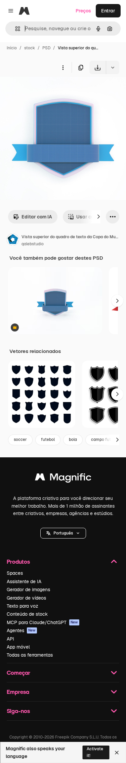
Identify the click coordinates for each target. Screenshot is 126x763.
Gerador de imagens (28, 590)
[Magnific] (63, 478)
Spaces (15, 573)
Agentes (21, 630)
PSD (46, 48)
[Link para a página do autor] (13, 241)
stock (29, 48)
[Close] (116, 753)
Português (63, 533)
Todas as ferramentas (30, 655)
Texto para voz (22, 606)
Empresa (18, 691)
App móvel (18, 647)
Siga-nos (18, 710)
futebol (48, 439)
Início (12, 48)
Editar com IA (37, 217)
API (10, 639)
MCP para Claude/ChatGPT (42, 622)
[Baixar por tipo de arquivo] (112, 67)
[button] (63, 533)
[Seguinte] (98, 216)
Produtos (18, 561)
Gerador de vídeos (26, 598)
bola (73, 439)
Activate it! (95, 752)
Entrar (108, 11)
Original (43, 90)
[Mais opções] (63, 67)
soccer (20, 439)
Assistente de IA (24, 581)
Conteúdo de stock (27, 614)
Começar (18, 672)
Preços (83, 11)
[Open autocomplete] (15, 28)
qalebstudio (33, 244)
